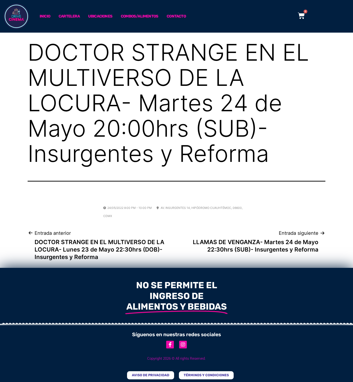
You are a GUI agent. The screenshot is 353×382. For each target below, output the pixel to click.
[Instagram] (183, 344)
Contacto (176, 16)
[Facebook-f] (170, 344)
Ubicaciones (100, 16)
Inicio (45, 16)
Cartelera (69, 16)
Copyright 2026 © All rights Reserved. (176, 358)
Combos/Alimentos (139, 16)
